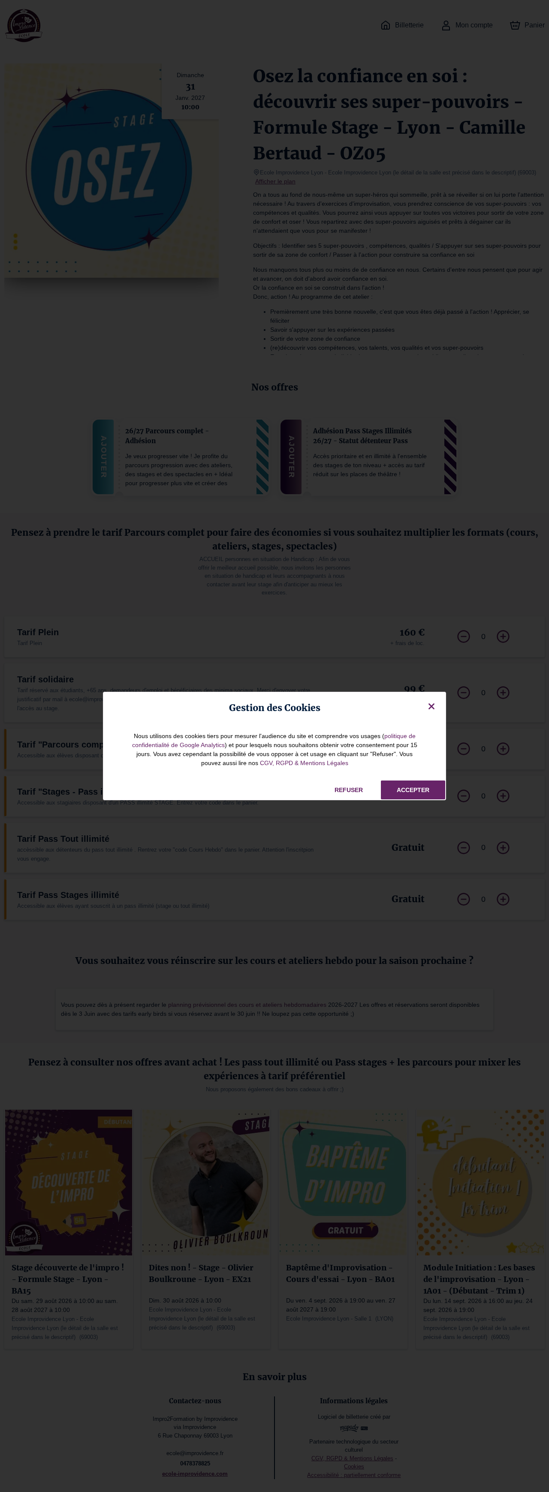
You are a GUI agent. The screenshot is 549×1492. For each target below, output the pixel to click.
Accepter (413, 790)
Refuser (349, 790)
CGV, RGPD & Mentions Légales (304, 763)
